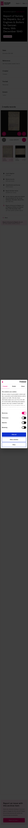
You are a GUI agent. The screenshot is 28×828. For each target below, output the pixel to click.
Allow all (14, 434)
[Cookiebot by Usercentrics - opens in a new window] (19, 382)
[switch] (24, 418)
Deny (14, 444)
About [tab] (23, 386)
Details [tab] (14, 386)
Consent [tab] (5, 386)
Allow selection (14, 439)
